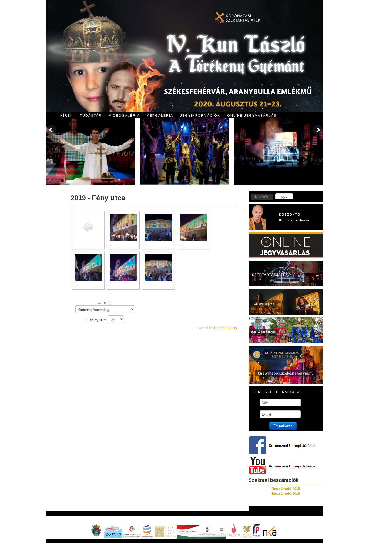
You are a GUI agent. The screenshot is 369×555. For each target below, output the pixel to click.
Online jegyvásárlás (252, 116)
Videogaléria (124, 116)
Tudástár (91, 116)
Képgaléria (160, 116)
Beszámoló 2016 (285, 494)
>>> (284, 196)
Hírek (66, 116)
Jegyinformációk (200, 116)
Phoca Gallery (225, 328)
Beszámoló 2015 (285, 489)
